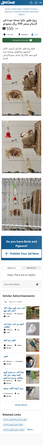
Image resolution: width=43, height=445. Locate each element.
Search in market (15, 302)
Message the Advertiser (20, 40)
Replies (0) (11, 268)
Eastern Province (30, 9)
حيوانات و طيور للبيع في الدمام (14, 430)
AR (40, 2)
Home (7, 9)
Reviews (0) (31, 268)
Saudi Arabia (17, 9)
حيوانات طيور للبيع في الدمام (13, 425)
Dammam (9, 11)
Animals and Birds (21, 11)
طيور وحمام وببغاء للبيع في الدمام (15, 419)
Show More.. (21, 404)
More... (31, 429)
